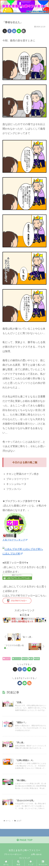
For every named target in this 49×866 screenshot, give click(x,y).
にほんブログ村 (11, 553)
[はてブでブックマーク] (14, 31)
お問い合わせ (36, 854)
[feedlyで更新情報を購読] (24, 683)
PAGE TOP (25, 840)
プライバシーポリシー (13, 854)
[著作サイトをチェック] (19, 683)
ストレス (17, 658)
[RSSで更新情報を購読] (29, 683)
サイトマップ (24, 858)
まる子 (7, 658)
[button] (23, 31)
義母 (37, 658)
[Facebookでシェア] (9, 31)
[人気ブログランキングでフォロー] (17, 576)
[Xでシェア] (5, 31)
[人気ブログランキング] (15, 524)
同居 (25, 658)
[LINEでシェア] (19, 31)
